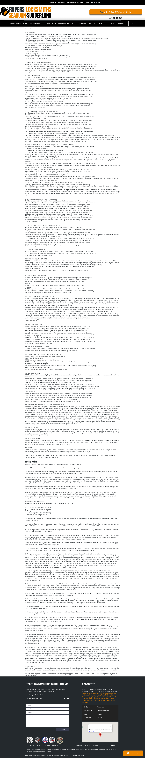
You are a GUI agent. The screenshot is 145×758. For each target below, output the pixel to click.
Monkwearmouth (103, 710)
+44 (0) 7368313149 (35, 698)
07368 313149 (94, 2)
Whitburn (100, 707)
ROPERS (30, 10)
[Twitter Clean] (68, 698)
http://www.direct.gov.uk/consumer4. (65, 83)
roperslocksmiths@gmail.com (40, 695)
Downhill (100, 714)
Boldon (99, 718)
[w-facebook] (65, 698)
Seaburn (87, 707)
